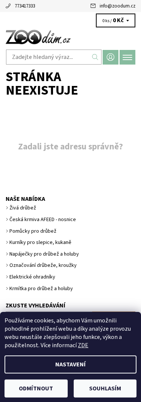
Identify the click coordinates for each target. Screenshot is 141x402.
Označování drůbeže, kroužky (43, 265)
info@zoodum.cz (117, 6)
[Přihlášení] (110, 57)
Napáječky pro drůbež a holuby (44, 254)
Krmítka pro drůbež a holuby (41, 288)
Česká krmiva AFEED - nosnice (42, 219)
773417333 (25, 6)
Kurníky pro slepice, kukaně (40, 242)
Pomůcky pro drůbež (32, 231)
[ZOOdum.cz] (70, 37)
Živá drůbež (22, 208)
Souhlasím (105, 388)
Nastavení (70, 364)
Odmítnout (36, 388)
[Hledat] (95, 57)
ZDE (83, 345)
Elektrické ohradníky (32, 277)
